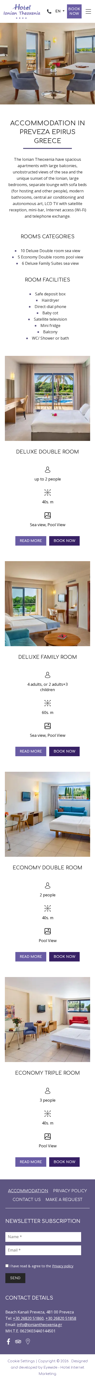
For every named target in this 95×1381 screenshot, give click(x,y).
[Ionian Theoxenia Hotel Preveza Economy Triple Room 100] (47, 1019)
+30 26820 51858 (61, 1318)
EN (58, 11)
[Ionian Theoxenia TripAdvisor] (18, 1341)
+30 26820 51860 (28, 1318)
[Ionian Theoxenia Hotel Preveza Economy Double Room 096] (47, 814)
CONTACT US (27, 1200)
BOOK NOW (74, 11)
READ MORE (31, 541)
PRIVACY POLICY (70, 1191)
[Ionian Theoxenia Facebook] (8, 1341)
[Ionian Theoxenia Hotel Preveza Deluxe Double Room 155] (47, 398)
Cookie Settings (21, 1361)
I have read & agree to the (41, 1266)
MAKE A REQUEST (64, 1200)
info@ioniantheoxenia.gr (39, 1324)
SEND (15, 1278)
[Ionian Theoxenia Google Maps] (28, 1341)
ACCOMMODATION (28, 1191)
